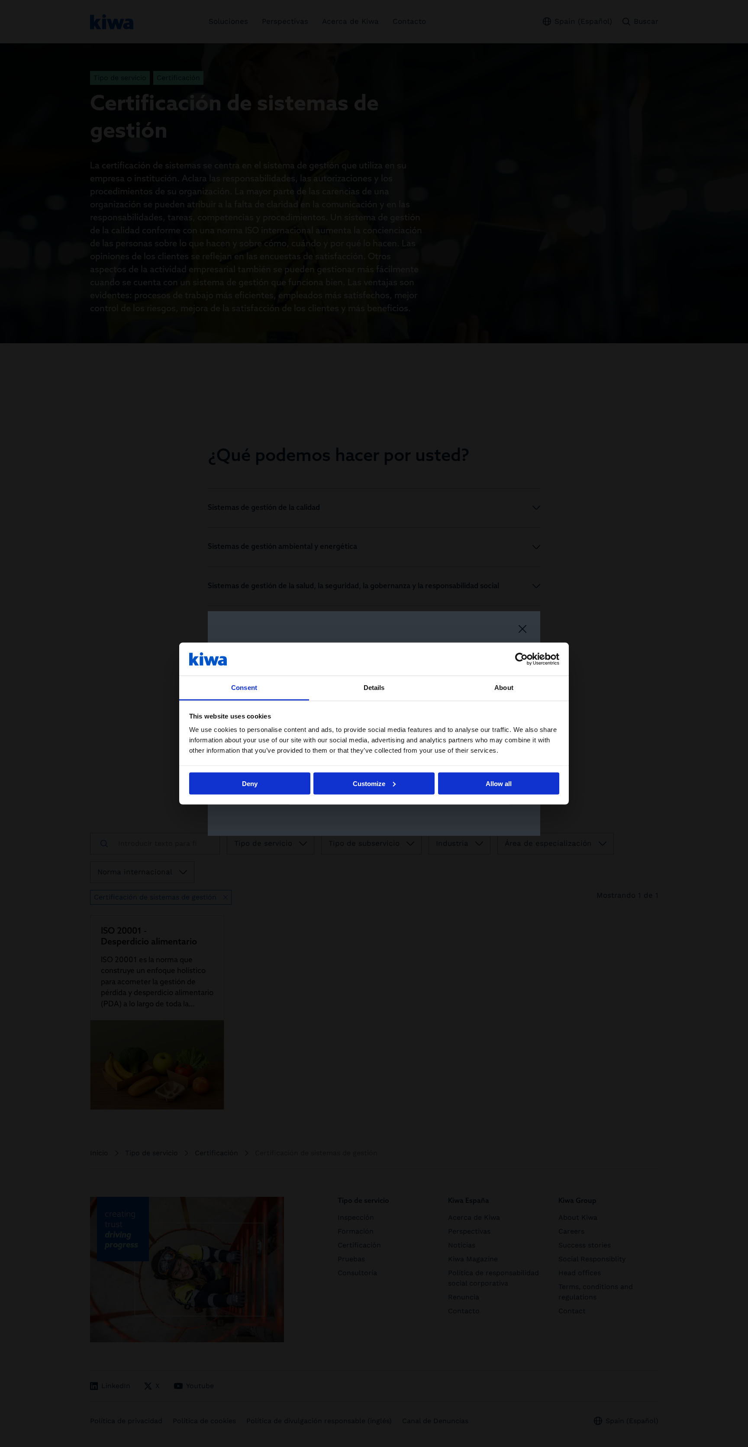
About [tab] (503, 687)
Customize (369, 783)
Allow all (499, 783)
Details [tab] (374, 687)
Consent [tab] (244, 687)
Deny (250, 783)
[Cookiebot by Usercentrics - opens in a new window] (521, 658)
